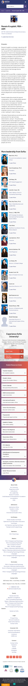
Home (2, 10)
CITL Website (6, 445)
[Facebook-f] (7, 657)
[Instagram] (14, 657)
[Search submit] (25, 6)
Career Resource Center (9, 470)
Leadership (8, 10)
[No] (26, 681)
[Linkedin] (17, 657)
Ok (14, 684)
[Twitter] (11, 657)
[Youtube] (20, 657)
